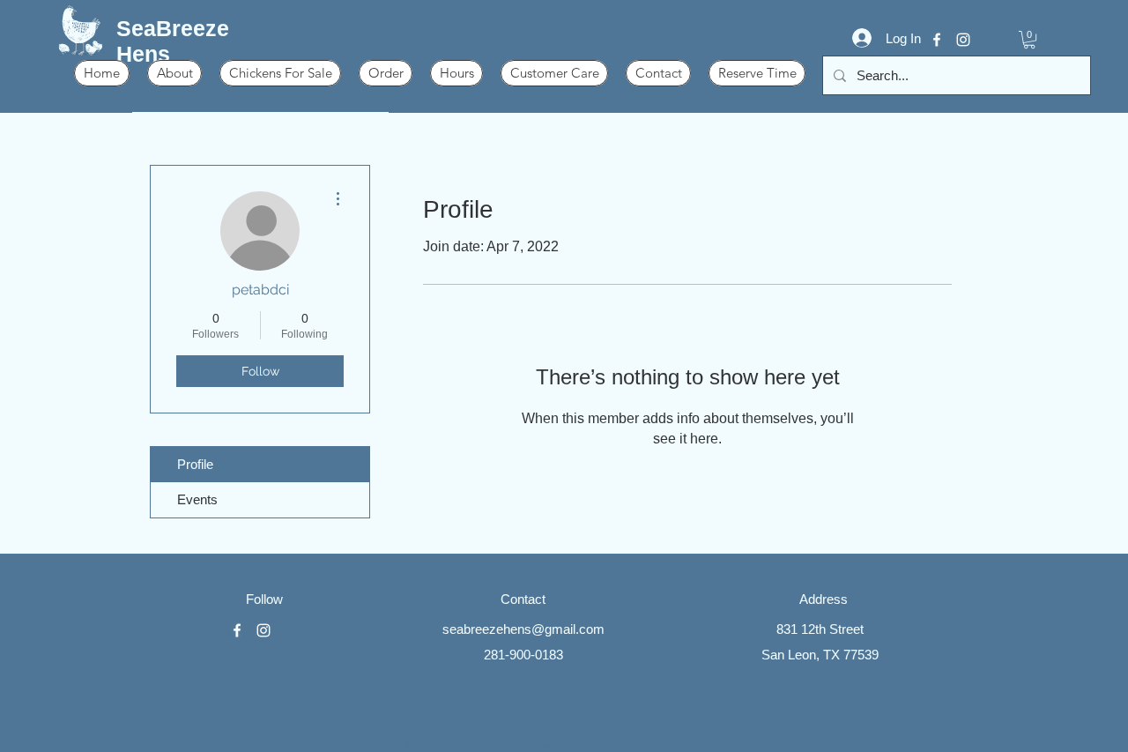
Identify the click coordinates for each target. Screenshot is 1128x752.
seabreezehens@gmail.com (523, 629)
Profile (195, 464)
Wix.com (700, 745)
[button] (1029, 39)
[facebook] (937, 39)
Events (197, 499)
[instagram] (963, 39)
